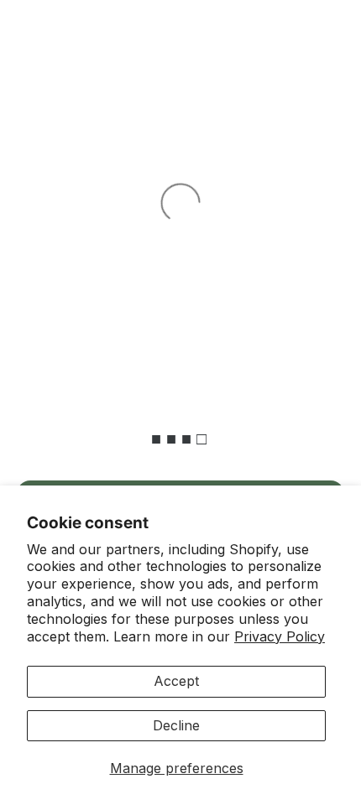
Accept (176, 680)
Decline (176, 725)
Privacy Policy (279, 636)
